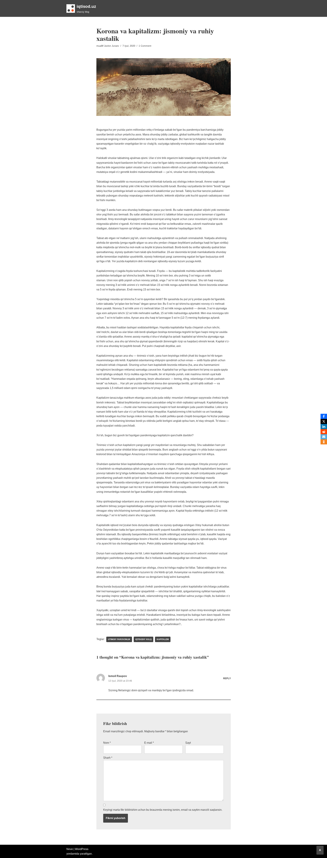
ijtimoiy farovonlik (119, 639)
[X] (324, 421)
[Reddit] (324, 431)
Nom (107, 742)
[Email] (324, 436)
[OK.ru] (324, 441)
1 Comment (145, 45)
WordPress (81, 849)
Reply (227, 678)
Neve (69, 849)
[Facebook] (324, 416)
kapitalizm (163, 639)
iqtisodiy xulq (143, 639)
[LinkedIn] (324, 426)
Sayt (188, 742)
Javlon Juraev (111, 45)
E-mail (149, 742)
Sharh (107, 757)
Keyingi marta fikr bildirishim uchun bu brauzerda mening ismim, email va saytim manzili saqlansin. (162, 809)
